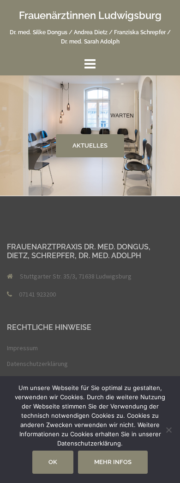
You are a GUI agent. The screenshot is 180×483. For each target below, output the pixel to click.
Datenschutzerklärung (37, 363)
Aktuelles (90, 145)
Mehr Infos (113, 461)
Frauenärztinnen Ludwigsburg (90, 15)
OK (52, 461)
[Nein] (168, 429)
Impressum (22, 348)
